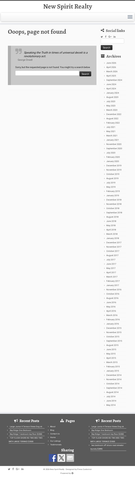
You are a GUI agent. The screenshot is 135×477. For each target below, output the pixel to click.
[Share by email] (70, 458)
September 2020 (114, 148)
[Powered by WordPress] (72, 473)
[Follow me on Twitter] (103, 36)
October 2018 (112, 208)
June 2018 (111, 221)
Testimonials (55, 445)
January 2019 (112, 195)
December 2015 (113, 328)
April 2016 (111, 311)
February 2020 (113, 157)
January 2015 (112, 371)
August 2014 (112, 392)
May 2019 (110, 187)
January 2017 (112, 285)
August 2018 (112, 217)
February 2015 (113, 366)
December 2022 (113, 114)
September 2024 (114, 80)
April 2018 (111, 229)
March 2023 (111, 110)
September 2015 (114, 341)
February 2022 (113, 123)
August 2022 (112, 118)
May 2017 (110, 268)
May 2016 (110, 306)
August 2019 (112, 178)
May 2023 (110, 105)
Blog (52, 430)
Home (53, 437)
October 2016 (112, 294)
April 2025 (111, 76)
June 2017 (111, 264)
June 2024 (111, 84)
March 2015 (111, 362)
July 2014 (110, 396)
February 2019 (113, 191)
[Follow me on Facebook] (106, 36)
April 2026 (111, 67)
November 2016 (113, 289)
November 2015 (113, 332)
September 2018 (114, 212)
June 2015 (111, 349)
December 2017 (113, 242)
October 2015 (112, 336)
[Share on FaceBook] (53, 458)
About (52, 427)
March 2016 (111, 315)
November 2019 (113, 170)
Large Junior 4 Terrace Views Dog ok (26, 427)
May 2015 (110, 353)
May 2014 (110, 405)
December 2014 (113, 375)
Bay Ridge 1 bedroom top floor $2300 (26, 434)
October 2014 (112, 383)
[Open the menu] (130, 17)
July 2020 (110, 152)
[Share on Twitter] (61, 458)
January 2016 (112, 324)
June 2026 (111, 63)
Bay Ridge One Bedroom (20, 430)
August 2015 (112, 345)
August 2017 (112, 255)
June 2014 (111, 401)
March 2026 (111, 71)
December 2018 (113, 200)
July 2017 (110, 259)
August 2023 (112, 97)
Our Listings (55, 441)
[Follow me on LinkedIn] (116, 36)
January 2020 (112, 161)
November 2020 (113, 144)
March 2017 (111, 277)
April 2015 (111, 358)
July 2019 (110, 182)
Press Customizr (84, 469)
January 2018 (112, 238)
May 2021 (110, 131)
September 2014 (114, 388)
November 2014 (113, 379)
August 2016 (112, 298)
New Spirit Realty (67, 6)
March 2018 (111, 234)
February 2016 (113, 319)
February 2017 (113, 281)
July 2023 (110, 101)
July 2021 (110, 127)
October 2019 (112, 174)
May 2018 (110, 225)
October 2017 (112, 251)
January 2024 (112, 93)
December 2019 (113, 165)
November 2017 (113, 247)
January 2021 (112, 140)
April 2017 (111, 272)
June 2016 (111, 302)
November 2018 (113, 204)
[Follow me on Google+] (111, 36)
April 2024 (111, 88)
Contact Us (55, 434)
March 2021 (111, 135)
